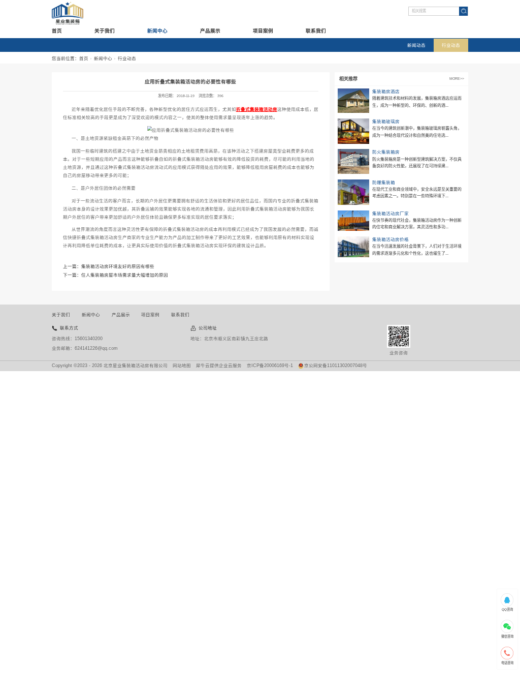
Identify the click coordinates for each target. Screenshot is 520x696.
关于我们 (104, 31)
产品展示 (210, 31)
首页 (57, 31)
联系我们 (316, 31)
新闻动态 (416, 45)
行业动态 (451, 45)
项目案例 (263, 31)
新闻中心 (157, 31)
